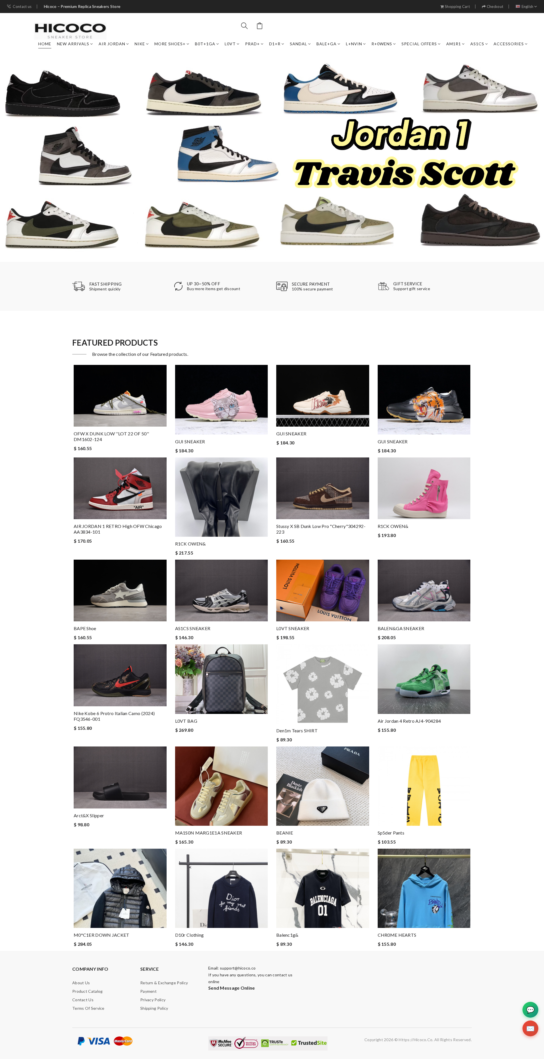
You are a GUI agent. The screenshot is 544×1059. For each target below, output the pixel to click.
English (528, 7)
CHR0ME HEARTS (397, 935)
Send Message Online (231, 987)
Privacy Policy (152, 999)
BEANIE (284, 832)
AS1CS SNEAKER (193, 628)
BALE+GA (326, 43)
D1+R (274, 43)
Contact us (22, 7)
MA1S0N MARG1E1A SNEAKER (208, 832)
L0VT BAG (186, 721)
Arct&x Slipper (89, 815)
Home (44, 43)
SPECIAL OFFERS (419, 43)
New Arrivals (73, 43)
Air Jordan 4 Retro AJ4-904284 (409, 721)
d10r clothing (189, 935)
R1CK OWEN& (190, 543)
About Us (81, 982)
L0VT (230, 43)
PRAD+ (252, 43)
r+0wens (381, 43)
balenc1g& (287, 935)
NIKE (140, 43)
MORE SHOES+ (170, 43)
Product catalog (87, 991)
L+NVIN (354, 43)
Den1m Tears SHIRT (297, 730)
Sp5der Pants (391, 832)
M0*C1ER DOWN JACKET (101, 935)
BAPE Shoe (85, 628)
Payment (148, 991)
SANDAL (298, 43)
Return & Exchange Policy (164, 982)
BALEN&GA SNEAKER (401, 628)
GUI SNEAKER (190, 441)
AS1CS (477, 43)
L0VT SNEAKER (292, 628)
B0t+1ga (205, 43)
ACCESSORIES (509, 43)
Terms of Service (88, 1008)
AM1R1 (453, 43)
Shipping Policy (154, 1008)
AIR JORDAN (112, 43)
